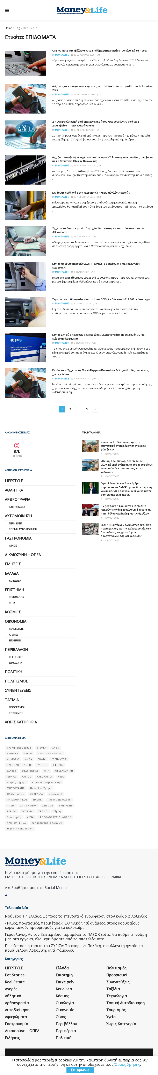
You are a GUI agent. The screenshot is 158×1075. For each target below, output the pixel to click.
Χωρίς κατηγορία (21, 721)
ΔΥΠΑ (28, 759)
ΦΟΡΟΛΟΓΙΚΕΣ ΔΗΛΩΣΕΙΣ (55, 817)
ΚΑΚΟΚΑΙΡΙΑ (44, 776)
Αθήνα (28, 753)
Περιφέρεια (15, 523)
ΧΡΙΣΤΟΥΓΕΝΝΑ (16, 822)
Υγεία (12, 603)
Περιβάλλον (16, 649)
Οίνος (13, 545)
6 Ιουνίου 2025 (81, 343)
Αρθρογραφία (17, 499)
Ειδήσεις (13, 563)
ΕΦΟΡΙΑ (58, 764)
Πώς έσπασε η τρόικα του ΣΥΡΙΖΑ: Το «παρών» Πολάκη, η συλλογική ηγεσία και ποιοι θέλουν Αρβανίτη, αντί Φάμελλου (126, 509)
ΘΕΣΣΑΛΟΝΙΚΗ (64, 770)
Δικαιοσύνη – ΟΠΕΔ (23, 554)
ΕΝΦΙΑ (42, 759)
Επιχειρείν (15, 640)
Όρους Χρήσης (127, 1064)
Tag (17, 28)
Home (8, 28)
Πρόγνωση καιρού (59, 799)
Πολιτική (13, 671)
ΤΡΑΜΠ (43, 811)
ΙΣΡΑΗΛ (11, 776)
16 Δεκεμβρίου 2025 (84, 94)
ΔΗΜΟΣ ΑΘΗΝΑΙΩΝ (50, 753)
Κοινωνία (15, 580)
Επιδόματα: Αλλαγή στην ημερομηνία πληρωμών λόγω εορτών (91, 192)
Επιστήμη (14, 589)
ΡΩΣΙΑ (11, 805)
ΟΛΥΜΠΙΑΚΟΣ (15, 793)
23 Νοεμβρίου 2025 (84, 165)
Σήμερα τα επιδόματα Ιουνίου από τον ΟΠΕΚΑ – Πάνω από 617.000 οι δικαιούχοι (101, 299)
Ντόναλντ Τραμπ (40, 788)
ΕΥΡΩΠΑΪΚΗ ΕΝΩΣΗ (19, 764)
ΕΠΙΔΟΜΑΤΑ (30, 28)
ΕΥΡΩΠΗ (42, 764)
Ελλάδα (12, 573)
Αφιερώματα (17, 507)
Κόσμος (13, 611)
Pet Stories (16, 657)
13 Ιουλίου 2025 (82, 236)
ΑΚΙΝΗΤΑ (12, 753)
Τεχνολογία (16, 597)
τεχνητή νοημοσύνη (20, 828)
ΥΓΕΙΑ (30, 817)
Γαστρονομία (18, 538)
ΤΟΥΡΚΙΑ (27, 811)
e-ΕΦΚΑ (41, 747)
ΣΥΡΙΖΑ (11, 811)
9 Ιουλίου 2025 (81, 272)
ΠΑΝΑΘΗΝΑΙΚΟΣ (17, 799)
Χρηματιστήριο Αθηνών (47, 822)
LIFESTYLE (14, 480)
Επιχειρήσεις (30, 770)
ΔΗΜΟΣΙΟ (13, 759)
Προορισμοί (16, 707)
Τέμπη (57, 811)
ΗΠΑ (46, 770)
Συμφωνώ (80, 1069)
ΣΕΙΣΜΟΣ (47, 805)
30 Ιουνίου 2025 (82, 303)
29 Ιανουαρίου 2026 (84, 54)
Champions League (19, 747)
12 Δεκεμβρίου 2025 (84, 130)
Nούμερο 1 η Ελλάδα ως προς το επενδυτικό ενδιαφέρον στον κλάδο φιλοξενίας (123, 445)
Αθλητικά (14, 490)
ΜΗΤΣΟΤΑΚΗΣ (15, 788)
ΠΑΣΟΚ (37, 799)
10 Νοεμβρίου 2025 (84, 196)
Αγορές (13, 634)
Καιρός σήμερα (16, 782)
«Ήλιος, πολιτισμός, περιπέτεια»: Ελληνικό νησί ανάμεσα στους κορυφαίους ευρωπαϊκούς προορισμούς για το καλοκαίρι (126, 466)
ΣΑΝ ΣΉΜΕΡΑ (28, 805)
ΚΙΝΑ (61, 776)
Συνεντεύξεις (18, 690)
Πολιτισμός (16, 681)
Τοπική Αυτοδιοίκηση (23, 529)
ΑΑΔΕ (55, 747)
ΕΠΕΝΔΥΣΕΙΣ (59, 759)
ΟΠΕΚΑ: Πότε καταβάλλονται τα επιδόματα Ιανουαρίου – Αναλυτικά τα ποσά (99, 50)
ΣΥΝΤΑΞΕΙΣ (65, 805)
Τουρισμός (16, 713)
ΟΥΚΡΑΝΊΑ (36, 793)
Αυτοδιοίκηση (18, 515)
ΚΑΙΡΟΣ (26, 776)
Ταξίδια (12, 699)
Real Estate (16, 629)
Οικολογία (15, 663)
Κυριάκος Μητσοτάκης (46, 782)
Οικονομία (15, 621)
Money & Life (62, 54)
